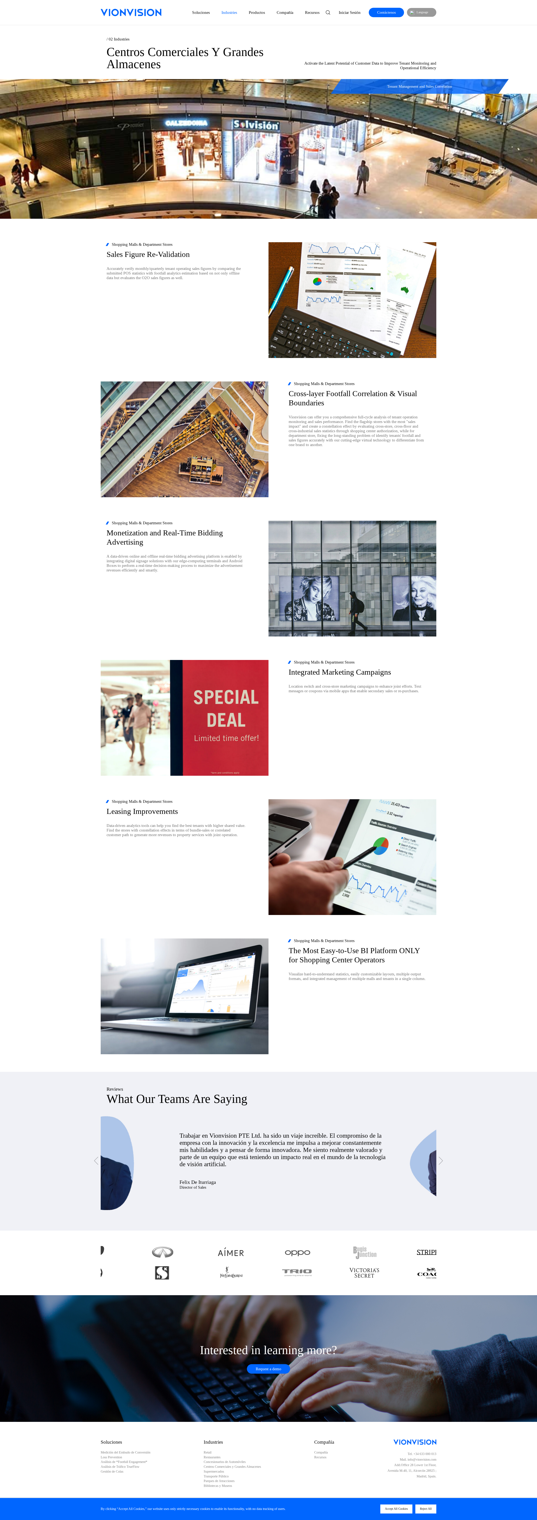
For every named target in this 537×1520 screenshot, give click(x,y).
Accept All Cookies (396, 1508)
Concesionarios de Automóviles (225, 1462)
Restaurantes (212, 1457)
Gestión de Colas (112, 1471)
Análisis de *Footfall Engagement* (124, 1462)
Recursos (312, 12)
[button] (96, 1160)
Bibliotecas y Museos (218, 1485)
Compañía (285, 12)
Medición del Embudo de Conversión (125, 1452)
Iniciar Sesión (350, 12)
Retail (207, 1452)
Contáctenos (386, 12)
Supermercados (214, 1471)
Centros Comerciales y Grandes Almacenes (232, 1466)
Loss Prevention (111, 1457)
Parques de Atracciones (219, 1481)
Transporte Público (216, 1476)
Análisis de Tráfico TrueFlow (120, 1466)
